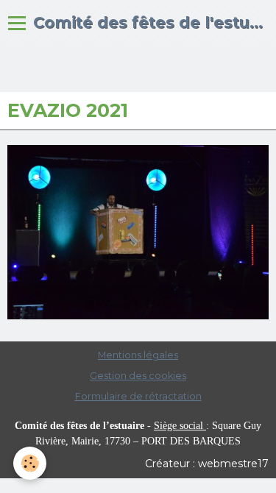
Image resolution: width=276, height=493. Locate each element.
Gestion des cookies (138, 375)
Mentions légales (138, 355)
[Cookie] (29, 463)
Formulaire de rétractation (138, 396)
